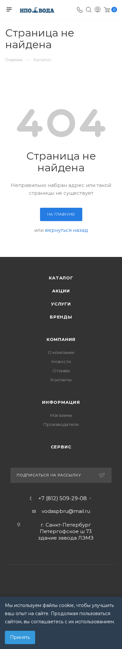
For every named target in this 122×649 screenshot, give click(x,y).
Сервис (61, 446)
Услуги (61, 303)
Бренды (61, 316)
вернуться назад (66, 230)
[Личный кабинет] (98, 10)
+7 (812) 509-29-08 (62, 498)
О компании (61, 352)
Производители (61, 424)
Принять (20, 637)
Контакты (61, 379)
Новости (61, 361)
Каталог (61, 277)
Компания (61, 339)
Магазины (61, 415)
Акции (61, 290)
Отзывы (61, 370)
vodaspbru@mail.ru (66, 511)
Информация (61, 402)
